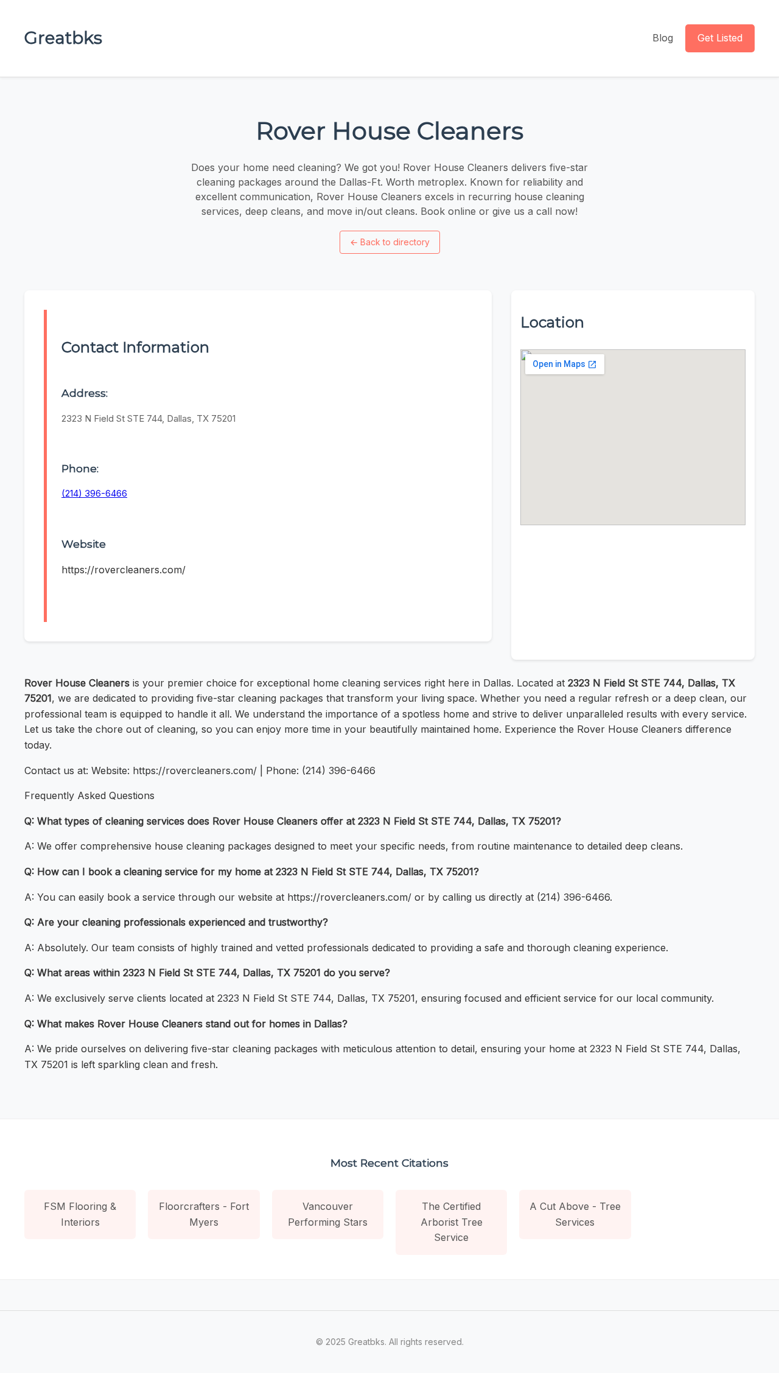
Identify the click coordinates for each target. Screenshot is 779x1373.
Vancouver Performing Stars (328, 1214)
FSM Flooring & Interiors (80, 1214)
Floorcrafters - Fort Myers (204, 1214)
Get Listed (719, 38)
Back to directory (390, 242)
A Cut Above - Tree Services (575, 1214)
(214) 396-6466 (94, 493)
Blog (662, 38)
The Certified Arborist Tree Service (452, 1221)
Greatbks (63, 37)
